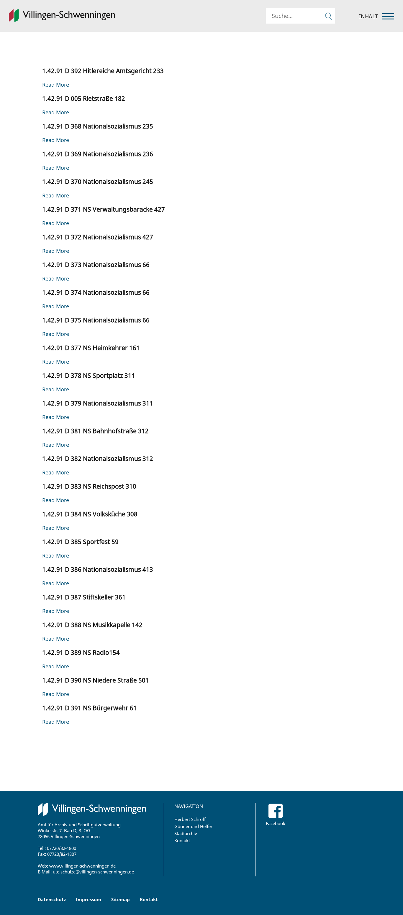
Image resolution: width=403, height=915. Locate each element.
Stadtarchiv (185, 833)
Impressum (88, 899)
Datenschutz (52, 899)
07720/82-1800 (61, 848)
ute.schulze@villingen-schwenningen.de (93, 872)
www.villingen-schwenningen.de (82, 866)
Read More (55, 84)
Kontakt (182, 840)
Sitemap (120, 899)
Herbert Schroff (190, 819)
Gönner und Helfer (193, 826)
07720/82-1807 (61, 854)
